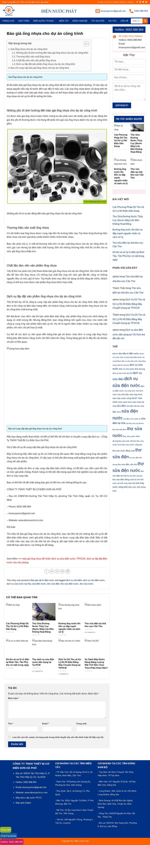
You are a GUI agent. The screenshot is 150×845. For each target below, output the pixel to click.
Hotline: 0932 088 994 (12, 842)
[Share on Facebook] (46, 571)
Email (45, 723)
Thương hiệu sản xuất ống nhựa (33, 56)
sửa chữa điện (123, 394)
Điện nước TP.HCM (43, 21)
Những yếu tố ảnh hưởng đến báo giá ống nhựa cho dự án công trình (52, 53)
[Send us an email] (146, 2)
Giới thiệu (23, 21)
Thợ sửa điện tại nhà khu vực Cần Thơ (95, 624)
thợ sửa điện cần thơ (127, 464)
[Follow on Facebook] (137, 2)
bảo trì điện (117, 353)
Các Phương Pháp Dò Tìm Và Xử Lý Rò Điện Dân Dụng (17, 626)
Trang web (81, 723)
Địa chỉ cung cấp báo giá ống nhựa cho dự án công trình (40, 68)
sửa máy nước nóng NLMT (125, 398)
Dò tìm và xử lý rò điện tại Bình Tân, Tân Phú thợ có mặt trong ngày (17, 662)
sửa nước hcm (125, 402)
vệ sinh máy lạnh (124, 483)
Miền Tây (64, 21)
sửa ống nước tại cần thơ (135, 423)
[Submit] (145, 21)
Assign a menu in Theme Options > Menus (116, 2)
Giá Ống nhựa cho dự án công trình (29, 49)
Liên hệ (124, 21)
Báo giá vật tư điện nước (42, 580)
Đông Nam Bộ (80, 21)
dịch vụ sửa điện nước (94, 580)
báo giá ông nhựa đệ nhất (36, 558)
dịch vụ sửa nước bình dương (132, 369)
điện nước (132, 487)
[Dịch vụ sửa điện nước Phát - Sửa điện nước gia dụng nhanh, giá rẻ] (13, 11)
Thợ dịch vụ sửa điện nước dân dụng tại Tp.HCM (43, 662)
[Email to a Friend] (57, 571)
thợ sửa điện (53, 583)
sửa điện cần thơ (133, 406)
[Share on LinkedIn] (67, 571)
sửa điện (121, 405)
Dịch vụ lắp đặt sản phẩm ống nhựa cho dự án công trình (45, 64)
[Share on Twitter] (51, 571)
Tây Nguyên (97, 21)
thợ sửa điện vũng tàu (134, 476)
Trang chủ (8, 21)
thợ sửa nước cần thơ (127, 441)
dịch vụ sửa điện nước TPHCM (68, 558)
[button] (85, 44)
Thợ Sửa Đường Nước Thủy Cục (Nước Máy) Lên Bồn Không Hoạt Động (43, 627)
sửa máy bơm (135, 394)
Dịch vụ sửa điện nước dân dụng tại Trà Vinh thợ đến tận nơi (128, 334)
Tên (10, 723)
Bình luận (13, 698)
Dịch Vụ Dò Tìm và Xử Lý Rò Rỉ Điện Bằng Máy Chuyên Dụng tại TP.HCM (69, 663)
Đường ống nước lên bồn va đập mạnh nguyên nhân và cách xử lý (69, 627)
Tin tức (112, 21)
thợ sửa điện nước (70, 583)
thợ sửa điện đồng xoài (123, 479)
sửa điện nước (39, 583)
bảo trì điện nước (131, 353)
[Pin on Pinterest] (62, 571)
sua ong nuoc (130, 391)
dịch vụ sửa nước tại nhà (19, 583)
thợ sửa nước (86, 583)
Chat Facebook (8, 836)
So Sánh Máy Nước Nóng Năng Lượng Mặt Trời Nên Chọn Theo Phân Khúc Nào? (96, 663)
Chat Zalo (6, 829)
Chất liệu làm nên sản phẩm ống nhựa (36, 60)
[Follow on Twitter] (143, 2)
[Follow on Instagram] (140, 2)
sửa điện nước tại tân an (131, 419)
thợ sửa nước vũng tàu (132, 445)
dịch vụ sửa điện (74, 580)
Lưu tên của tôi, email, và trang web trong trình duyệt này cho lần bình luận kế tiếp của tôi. (58, 737)
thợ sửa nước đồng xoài (123, 450)
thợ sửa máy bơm (119, 430)
